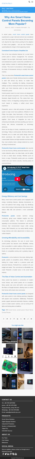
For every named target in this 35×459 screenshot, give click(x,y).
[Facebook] (3, 453)
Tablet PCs (5, 428)
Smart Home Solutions (8, 419)
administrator (17, 30)
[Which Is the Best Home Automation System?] (25, 366)
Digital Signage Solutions (9, 421)
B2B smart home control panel (15, 310)
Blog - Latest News (7, 8)
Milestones (5, 442)
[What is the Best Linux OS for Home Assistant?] (9, 351)
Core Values (5, 440)
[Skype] (13, 453)
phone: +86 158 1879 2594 (9, 405)
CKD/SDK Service (7, 431)
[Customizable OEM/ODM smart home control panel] (9, 335)
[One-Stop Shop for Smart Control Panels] (25, 351)
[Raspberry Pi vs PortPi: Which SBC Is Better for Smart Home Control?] (9, 366)
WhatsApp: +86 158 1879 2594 (10, 410)
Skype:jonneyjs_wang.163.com (10, 407)
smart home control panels (21, 34)
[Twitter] (5, 453)
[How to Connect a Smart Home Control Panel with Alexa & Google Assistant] (9, 381)
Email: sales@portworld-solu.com (11, 412)
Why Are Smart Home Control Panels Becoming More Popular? (17, 20)
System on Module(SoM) (9, 426)
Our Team (4, 438)
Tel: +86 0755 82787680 (8, 403)
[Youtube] (16, 453)
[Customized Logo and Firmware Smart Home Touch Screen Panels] (25, 335)
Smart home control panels (17, 148)
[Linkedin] (8, 453)
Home (9, 10)
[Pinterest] (11, 453)
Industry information (16, 10)
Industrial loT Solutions (8, 424)
